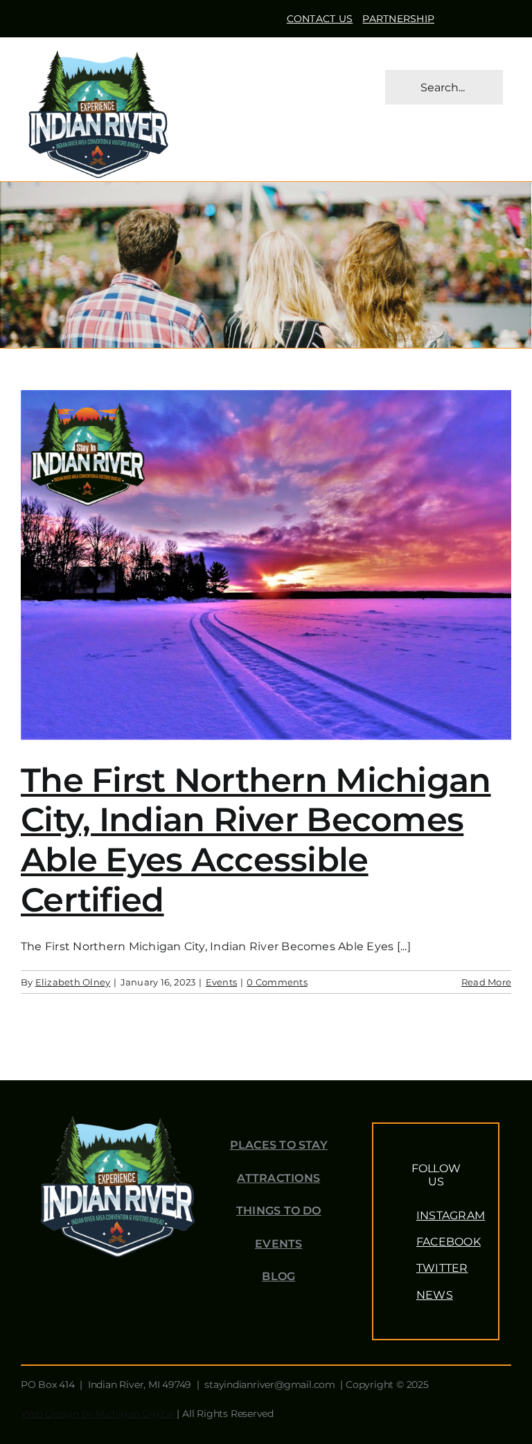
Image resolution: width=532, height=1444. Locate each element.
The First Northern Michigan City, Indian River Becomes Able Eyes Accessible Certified (256, 840)
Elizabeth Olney (73, 982)
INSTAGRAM (450, 1215)
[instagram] (497, 15)
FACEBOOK (448, 1241)
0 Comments (277, 982)
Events (221, 982)
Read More (486, 982)
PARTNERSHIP (398, 18)
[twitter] (475, 15)
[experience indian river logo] (98, 50)
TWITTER (442, 1268)
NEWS (434, 1295)
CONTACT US (320, 18)
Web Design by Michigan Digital (98, 1413)
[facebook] (453, 15)
